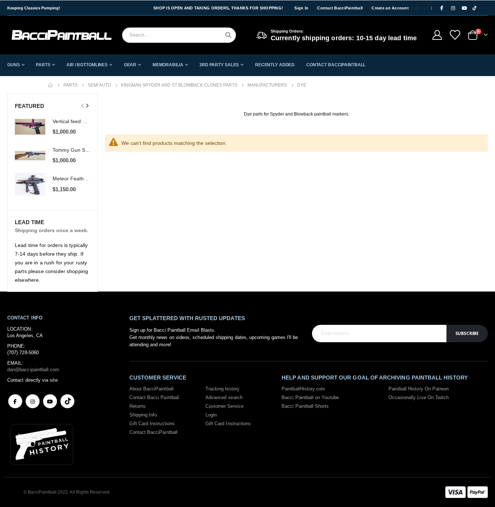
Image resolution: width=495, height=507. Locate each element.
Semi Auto (99, 85)
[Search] (228, 35)
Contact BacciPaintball (340, 8)
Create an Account (390, 8)
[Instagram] (453, 8)
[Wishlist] (455, 35)
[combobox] (179, 35)
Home (50, 85)
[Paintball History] (41, 444)
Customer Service (224, 406)
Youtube (50, 401)
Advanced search (223, 397)
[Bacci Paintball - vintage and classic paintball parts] (61, 35)
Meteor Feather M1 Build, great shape (71, 178)
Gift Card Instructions (152, 423)
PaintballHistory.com (303, 388)
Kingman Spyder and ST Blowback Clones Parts (179, 85)
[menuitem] (15, 64)
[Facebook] (441, 8)
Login (211, 415)
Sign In (301, 8)
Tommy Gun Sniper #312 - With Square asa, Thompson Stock (71, 150)
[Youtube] (464, 8)
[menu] (247, 64)
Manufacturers (267, 85)
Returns (137, 406)
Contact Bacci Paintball (154, 397)
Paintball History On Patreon (418, 388)
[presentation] (87, 106)
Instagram (32, 401)
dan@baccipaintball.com (33, 369)
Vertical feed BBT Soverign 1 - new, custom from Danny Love (71, 121)
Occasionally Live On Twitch (418, 397)
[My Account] (437, 35)
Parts (70, 85)
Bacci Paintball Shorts (305, 406)
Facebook (15, 401)
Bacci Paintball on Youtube (310, 397)
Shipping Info (143, 415)
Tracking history (222, 388)
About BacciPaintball (151, 388)
